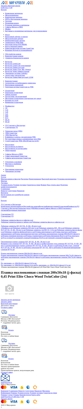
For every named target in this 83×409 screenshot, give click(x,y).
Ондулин (8, 21)
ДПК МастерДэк (11, 135)
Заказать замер (6, 302)
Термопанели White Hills (14, 42)
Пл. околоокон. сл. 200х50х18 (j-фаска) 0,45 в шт (19, 263)
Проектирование (35, 179)
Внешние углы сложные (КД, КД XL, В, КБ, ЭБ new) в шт (22, 244)
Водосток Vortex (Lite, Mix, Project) (18, 69)
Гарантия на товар (33, 185)
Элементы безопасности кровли (17, 58)
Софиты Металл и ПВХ (14, 27)
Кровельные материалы (14, 13)
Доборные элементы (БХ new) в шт (26, 228)
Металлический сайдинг (14, 39)
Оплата (11, 330)
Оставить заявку (7, 307)
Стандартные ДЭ (11, 127)
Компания (4, 391)
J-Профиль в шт (7, 228)
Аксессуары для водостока (15, 75)
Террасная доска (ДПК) (13, 131)
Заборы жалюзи (11, 94)
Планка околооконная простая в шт (28, 234)
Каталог (4, 10)
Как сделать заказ (53, 185)
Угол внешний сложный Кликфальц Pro (27, 238)
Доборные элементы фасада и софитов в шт (17, 220)
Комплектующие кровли (14, 56)
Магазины (46, 391)
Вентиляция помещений (14, 85)
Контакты (4, 193)
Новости (4, 191)
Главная (4, 197)
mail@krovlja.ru (6, 382)
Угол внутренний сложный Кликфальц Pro (57, 238)
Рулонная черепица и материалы (17, 25)
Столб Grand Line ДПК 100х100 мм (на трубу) (22, 141)
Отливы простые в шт (63, 232)
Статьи (10, 395)
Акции (3, 175)
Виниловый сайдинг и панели (16, 37)
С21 (6, 114)
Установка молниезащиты (66, 179)
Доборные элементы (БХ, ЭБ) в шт (51, 228)
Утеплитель (9, 166)
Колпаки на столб (11, 100)
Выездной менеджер (49, 179)
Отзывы (16, 395)
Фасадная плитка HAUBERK (16, 44)
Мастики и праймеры (13, 164)
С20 (6, 112)
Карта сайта (35, 395)
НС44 (7, 122)
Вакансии (20, 191)
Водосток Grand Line (13, 64)
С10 (6, 110)
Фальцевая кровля (12, 23)
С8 (6, 108)
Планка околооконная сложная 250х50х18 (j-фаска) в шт (23, 257)
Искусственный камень (14, 46)
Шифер (8, 29)
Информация (5, 393)
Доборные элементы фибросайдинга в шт (19, 232)
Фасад (7, 35)
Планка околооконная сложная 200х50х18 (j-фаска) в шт (21, 253)
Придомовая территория (14, 169)
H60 (6, 116)
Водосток (8, 62)
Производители (25, 395)
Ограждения (9, 91)
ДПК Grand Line (11, 133)
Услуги (3, 177)
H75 (6, 118)
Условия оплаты (7, 185)
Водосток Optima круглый (14, 67)
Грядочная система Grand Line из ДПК (19, 87)
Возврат (44, 185)
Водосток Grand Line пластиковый (18, 65)
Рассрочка (24, 179)
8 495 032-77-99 (6, 8)
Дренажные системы (13, 171)
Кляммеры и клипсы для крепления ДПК (20, 137)
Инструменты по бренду (14, 146)
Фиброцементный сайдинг (15, 40)
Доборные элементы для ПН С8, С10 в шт (41, 230)
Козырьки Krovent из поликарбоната (18, 50)
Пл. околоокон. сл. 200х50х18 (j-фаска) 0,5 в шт (53, 265)
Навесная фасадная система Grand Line (19, 48)
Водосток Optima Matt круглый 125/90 (19, 77)
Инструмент (9, 145)
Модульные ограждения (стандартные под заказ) (23, 98)
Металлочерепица (11, 15)
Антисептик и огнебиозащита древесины (20, 83)
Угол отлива (7, 238)
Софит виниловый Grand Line (16, 156)
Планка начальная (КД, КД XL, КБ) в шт (41, 247)
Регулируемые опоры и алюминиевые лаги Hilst (23, 139)
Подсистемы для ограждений (16, 96)
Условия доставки (19, 185)
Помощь (14, 393)
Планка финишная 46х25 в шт (56, 236)
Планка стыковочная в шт (35, 236)
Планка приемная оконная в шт (14, 236)
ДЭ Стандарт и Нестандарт (15, 125)
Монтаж (4, 181)
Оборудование (10, 150)
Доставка (4, 183)
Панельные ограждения (14, 92)
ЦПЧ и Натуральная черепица (16, 19)
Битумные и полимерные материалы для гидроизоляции (26, 31)
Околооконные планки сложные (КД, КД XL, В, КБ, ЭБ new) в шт (25, 242)
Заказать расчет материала (10, 300)
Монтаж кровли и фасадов (10, 179)
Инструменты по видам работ (16, 148)
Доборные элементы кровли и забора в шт (16, 222)
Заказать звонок (7, 399)
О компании (5, 189)
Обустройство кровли (13, 54)
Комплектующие (11, 81)
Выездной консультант (9, 304)
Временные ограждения (14, 102)
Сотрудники (12, 191)
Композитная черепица (13, 17)
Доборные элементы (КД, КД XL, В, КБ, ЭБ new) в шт (21, 226)
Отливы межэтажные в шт (45, 232)
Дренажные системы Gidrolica (16, 73)
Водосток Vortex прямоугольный (17, 71)
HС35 (7, 120)
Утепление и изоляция (13, 162)
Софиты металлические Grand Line (18, 158)
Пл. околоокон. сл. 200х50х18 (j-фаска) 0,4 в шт (18, 265)
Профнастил (9, 106)
